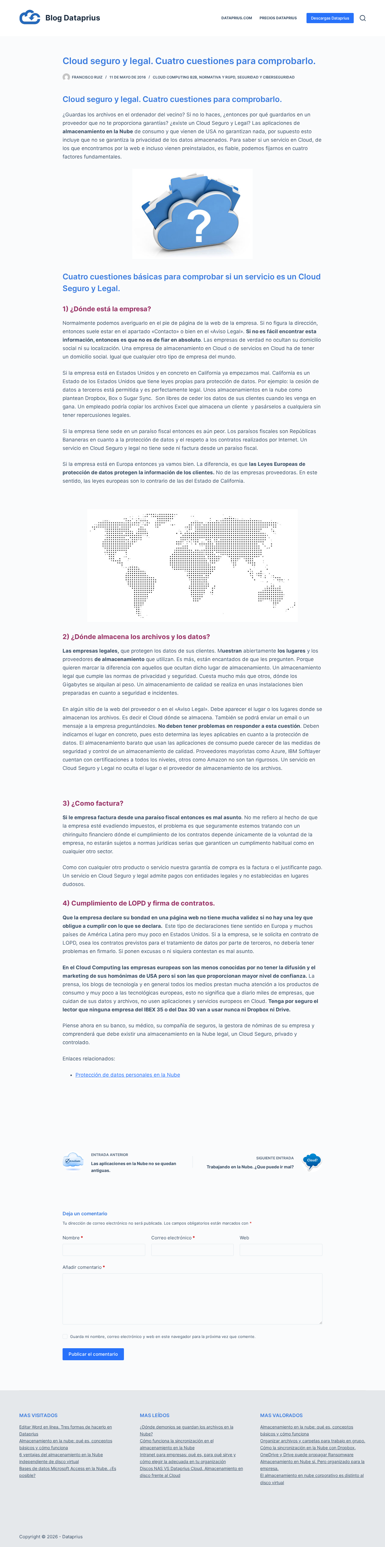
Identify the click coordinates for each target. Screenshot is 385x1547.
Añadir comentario (84, 1267)
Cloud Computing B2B (175, 77)
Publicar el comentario (93, 1354)
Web (244, 1238)
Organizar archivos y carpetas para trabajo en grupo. (312, 1440)
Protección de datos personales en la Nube (127, 1075)
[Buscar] (363, 18)
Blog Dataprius (72, 17)
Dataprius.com (236, 18)
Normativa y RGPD (217, 77)
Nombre (73, 1238)
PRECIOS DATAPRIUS (278, 18)
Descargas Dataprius (330, 18)
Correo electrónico (173, 1238)
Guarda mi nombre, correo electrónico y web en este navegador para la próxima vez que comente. (163, 1336)
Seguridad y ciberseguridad (266, 77)
